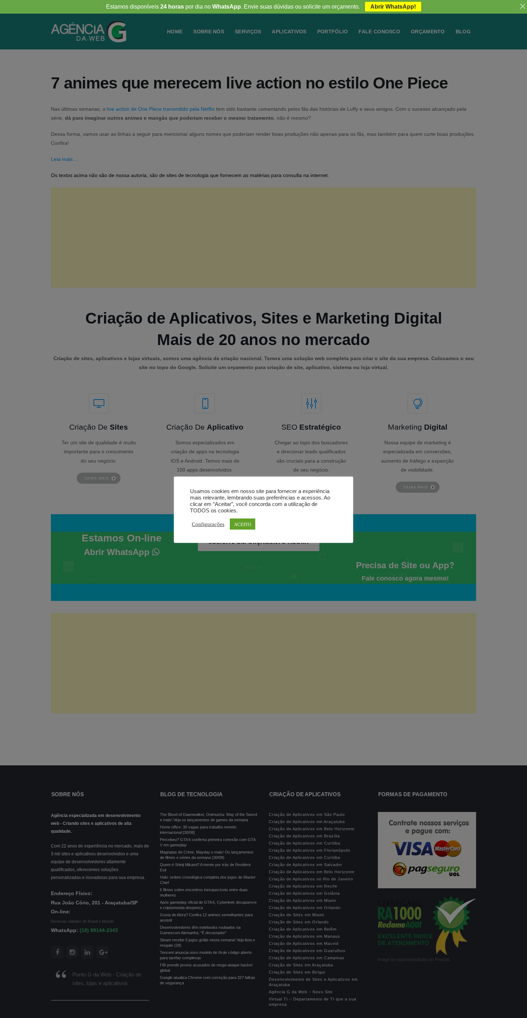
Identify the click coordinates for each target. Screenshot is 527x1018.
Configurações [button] (208, 523)
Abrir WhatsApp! (393, 7)
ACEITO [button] (242, 524)
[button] (22, 996)
